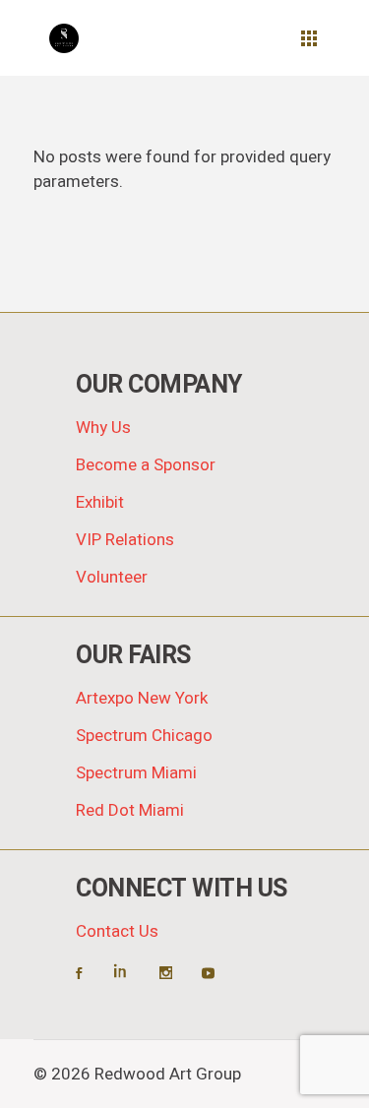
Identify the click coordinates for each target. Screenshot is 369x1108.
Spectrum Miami (136, 773)
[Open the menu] (309, 38)
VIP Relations (125, 539)
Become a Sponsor (145, 465)
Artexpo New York (142, 698)
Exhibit (100, 502)
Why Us (103, 427)
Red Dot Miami (130, 810)
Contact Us (117, 931)
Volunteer (112, 577)
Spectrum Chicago (144, 735)
